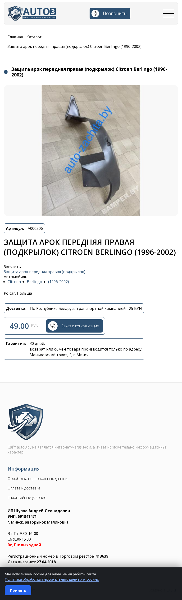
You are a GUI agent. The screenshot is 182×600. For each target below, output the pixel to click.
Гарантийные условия (27, 497)
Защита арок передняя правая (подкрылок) (44, 271)
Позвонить (115, 13)
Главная (15, 37)
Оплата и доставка (24, 488)
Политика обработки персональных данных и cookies (52, 579)
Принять (18, 590)
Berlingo (34, 281)
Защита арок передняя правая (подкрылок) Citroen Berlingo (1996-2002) (74, 46)
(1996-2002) (58, 281)
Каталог (34, 37)
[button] (91, 150)
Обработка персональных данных (38, 478)
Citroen (14, 281)
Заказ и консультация (80, 326)
